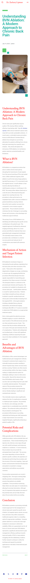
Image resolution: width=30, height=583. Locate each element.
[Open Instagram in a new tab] (13, 574)
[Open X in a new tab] (8, 574)
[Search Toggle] (2, 2)
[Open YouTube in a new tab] (26, 574)
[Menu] (27, 2)
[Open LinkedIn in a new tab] (17, 574)
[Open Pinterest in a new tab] (22, 574)
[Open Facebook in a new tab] (4, 574)
